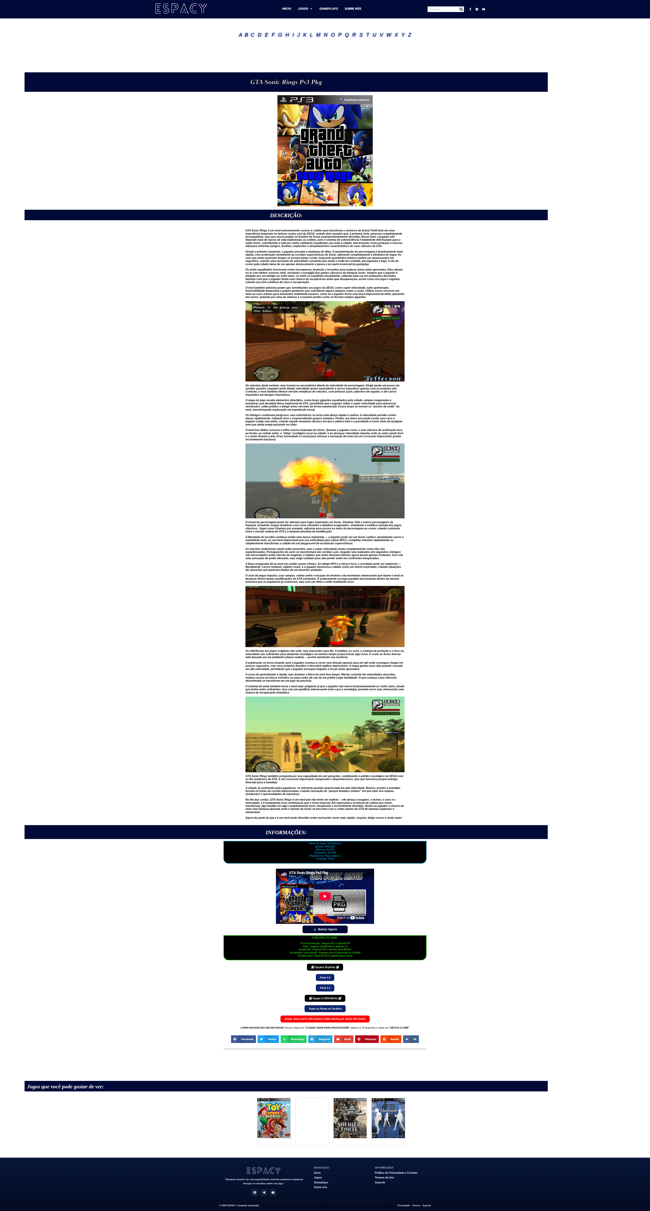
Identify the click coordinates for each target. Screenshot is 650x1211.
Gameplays (321, 1182)
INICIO (286, 8)
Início (317, 1172)
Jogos (318, 1177)
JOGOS (303, 8)
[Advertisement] (325, 50)
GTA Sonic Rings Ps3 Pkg (286, 82)
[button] (325, 967)
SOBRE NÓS (353, 8)
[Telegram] (477, 9)
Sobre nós (320, 1187)
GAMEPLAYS (328, 8)
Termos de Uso (384, 1177)
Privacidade (403, 1205)
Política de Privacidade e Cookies (396, 1172)
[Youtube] (483, 9)
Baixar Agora (327, 929)
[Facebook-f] (470, 9)
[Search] (461, 9)
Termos (416, 1205)
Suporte (380, 1182)
